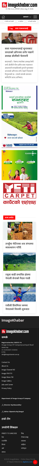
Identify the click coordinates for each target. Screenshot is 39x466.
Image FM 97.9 (7, 373)
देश (3, 437)
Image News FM (7, 377)
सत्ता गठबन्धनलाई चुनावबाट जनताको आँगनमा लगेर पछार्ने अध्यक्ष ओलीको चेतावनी (19, 52)
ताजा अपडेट (9, 217)
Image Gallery (6, 380)
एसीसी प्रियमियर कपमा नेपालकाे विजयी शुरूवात (17, 307)
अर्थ (3, 448)
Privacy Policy (6, 388)
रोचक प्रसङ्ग (24, 437)
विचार (3, 444)
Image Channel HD (8, 369)
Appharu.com (27, 461)
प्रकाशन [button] (25, 16)
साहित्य (23, 444)
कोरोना (21, 21)
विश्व (22, 433)
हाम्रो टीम (6, 419)
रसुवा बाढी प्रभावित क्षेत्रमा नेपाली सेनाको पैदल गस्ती (17, 276)
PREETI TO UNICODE (9, 433)
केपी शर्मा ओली (10, 21)
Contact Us (6, 362)
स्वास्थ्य (23, 440)
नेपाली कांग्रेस (32, 21)
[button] (35, 17)
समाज (3, 452)
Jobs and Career (7, 384)
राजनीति (4, 440)
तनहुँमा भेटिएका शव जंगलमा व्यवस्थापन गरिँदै (19, 246)
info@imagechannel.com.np (10, 354)
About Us (5, 366)
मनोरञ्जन (23, 448)
